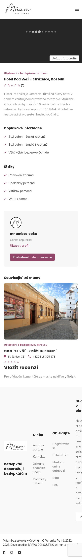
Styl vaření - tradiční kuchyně (28, 144)
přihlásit (70, 376)
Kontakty (39, 456)
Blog (55, 478)
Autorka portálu (38, 447)
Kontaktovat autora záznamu (32, 257)
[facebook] (4, 552)
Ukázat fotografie (64, 58)
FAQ (55, 485)
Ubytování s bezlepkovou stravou (25, 73)
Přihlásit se (60, 455)
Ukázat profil (19, 245)
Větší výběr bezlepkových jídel (29, 152)
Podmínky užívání (39, 481)
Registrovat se (60, 446)
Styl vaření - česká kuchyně (27, 136)
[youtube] (19, 552)
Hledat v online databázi (58, 466)
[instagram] (11, 552)
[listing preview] (41, 311)
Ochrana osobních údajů (39, 468)
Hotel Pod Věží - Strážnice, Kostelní (30, 351)
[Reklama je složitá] (73, 290)
